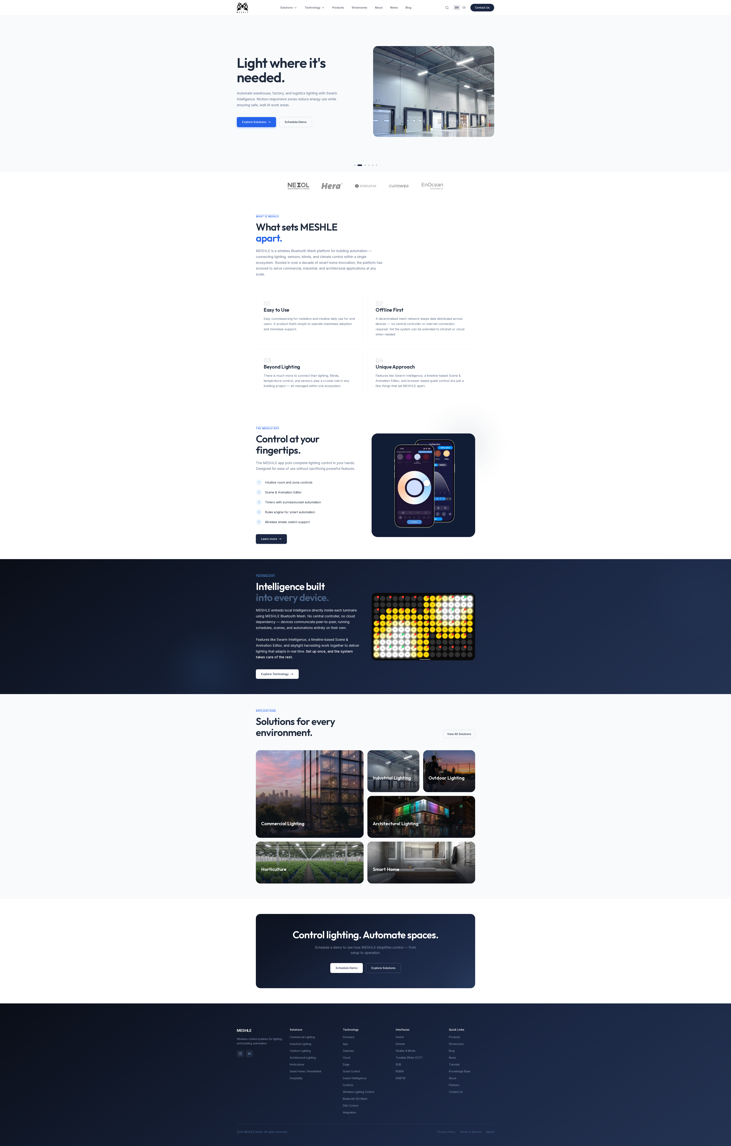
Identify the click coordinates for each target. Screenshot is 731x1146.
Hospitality (296, 1078)
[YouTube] (249, 1053)
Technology (312, 7)
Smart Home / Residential (305, 1071)
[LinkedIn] (240, 1053)
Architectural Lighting (303, 1057)
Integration (349, 1112)
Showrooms (359, 7)
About (379, 7)
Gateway (348, 1050)
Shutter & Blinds (405, 1050)
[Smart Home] (376, 165)
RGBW (400, 1071)
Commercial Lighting (302, 1037)
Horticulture (297, 1064)
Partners (454, 1085)
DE (464, 7)
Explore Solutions (254, 122)
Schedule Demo (295, 122)
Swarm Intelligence (354, 1078)
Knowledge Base (459, 1071)
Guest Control (351, 1071)
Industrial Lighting (300, 1043)
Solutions (286, 7)
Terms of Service (470, 1131)
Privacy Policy (446, 1131)
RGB (398, 1064)
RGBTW (400, 1078)
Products (338, 7)
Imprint (490, 1131)
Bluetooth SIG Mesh (355, 1098)
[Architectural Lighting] (367, 165)
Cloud (346, 1057)
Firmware (348, 1037)
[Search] (447, 7)
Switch (400, 1037)
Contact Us (482, 7)
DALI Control (350, 1105)
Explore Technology (275, 674)
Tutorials (454, 1064)
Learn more (269, 539)
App (345, 1043)
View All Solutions (459, 734)
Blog (408, 7)
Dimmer (400, 1043)
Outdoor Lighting (300, 1050)
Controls (348, 1085)
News (394, 7)
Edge (346, 1064)
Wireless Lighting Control (358, 1091)
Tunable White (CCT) (409, 1057)
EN (457, 7)
